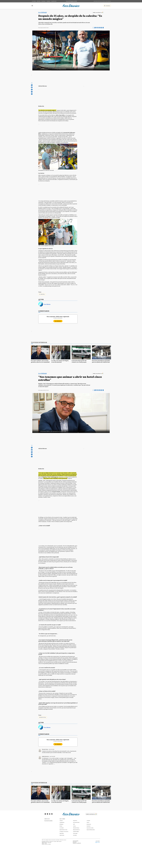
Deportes (38, 1)
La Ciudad (34, 1)
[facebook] (97, 27)
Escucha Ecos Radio (98, 1)
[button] (71, 68)
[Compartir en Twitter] (99, 27)
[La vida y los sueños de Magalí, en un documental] (60, 352)
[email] (101, 27)
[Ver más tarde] (93, 27)
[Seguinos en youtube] (47, 814)
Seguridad (43, 1)
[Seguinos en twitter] (45, 814)
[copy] (103, 27)
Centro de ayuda (75, 840)
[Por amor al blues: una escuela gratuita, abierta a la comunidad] (40, 352)
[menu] (32, 6)
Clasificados (53, 1)
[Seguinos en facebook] (52, 814)
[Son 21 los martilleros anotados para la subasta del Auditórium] (101, 352)
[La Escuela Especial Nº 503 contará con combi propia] (81, 352)
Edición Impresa (107, 1)
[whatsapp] (95, 27)
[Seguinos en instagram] (49, 814)
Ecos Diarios (47, 304)
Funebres (48, 1)
